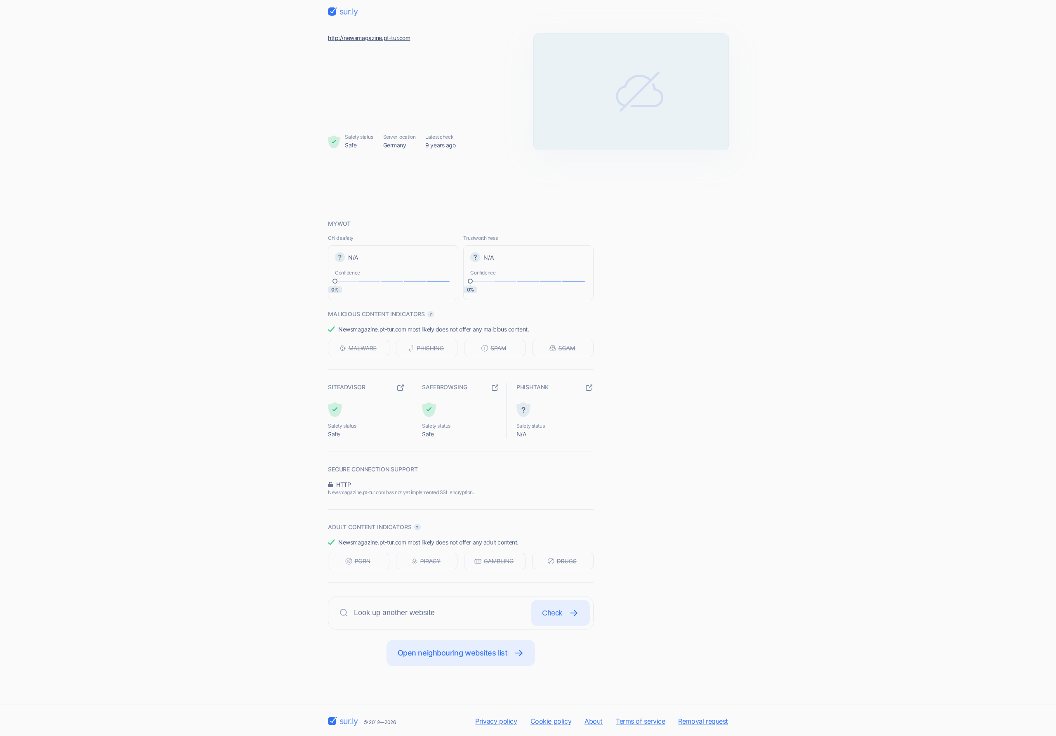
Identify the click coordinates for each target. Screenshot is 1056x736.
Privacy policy (496, 721)
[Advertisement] (528, 184)
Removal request (703, 721)
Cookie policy (551, 721)
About (594, 721)
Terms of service (640, 721)
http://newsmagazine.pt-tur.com (369, 37)
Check (552, 613)
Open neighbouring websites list (453, 652)
